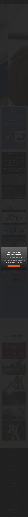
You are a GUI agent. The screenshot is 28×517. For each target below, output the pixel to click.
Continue (14, 266)
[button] (25, 249)
